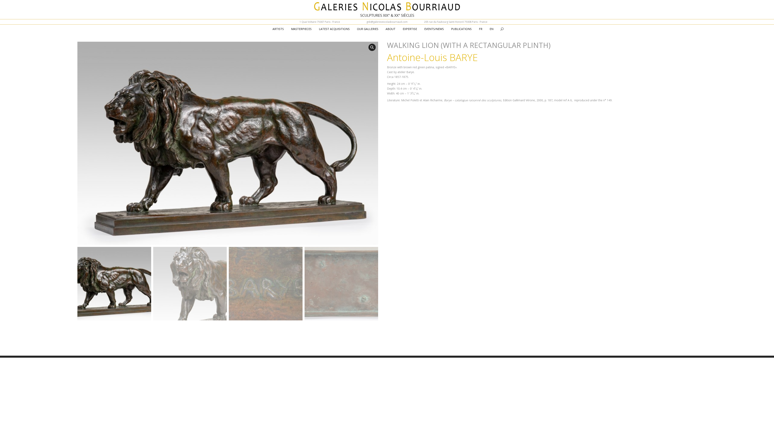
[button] (372, 47)
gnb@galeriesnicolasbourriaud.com (387, 22)
